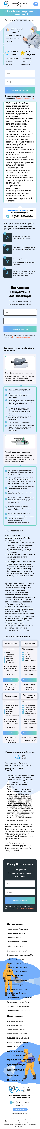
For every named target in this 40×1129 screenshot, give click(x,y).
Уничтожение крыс (15, 1021)
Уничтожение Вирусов (16, 993)
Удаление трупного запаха (18, 1051)
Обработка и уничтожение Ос (20, 955)
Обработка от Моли (15, 959)
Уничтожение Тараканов (17, 929)
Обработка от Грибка (16, 985)
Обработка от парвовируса (18, 1010)
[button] (11, 733)
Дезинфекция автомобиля (18, 1002)
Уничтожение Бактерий (17, 989)
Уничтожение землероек (17, 1033)
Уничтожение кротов (15, 1029)
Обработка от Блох (15, 937)
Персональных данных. (25, 98)
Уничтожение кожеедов (17, 967)
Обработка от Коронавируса (19, 997)
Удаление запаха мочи (16, 1046)
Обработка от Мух (15, 946)
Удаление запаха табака (17, 1042)
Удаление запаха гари (16, 1055)
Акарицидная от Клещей (17, 963)
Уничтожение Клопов (16, 933)
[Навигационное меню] (36, 4)
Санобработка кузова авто (18, 1006)
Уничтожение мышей (16, 1025)
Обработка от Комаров (17, 941)
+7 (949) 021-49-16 (20, 3)
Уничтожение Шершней (17, 951)
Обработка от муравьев (17, 971)
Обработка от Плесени (17, 980)
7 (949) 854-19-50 (11, 742)
